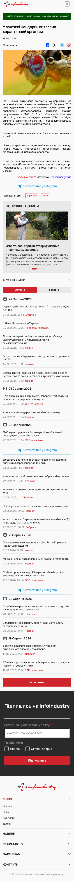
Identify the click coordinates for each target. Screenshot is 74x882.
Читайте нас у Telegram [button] (40, 186)
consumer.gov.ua (61, 177)
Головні (54, 289)
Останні (20, 289)
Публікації (9, 818)
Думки (7, 823)
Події (6, 812)
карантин (32, 195)
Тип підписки (13, 743)
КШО (45, 195)
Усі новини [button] (37, 682)
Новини (7, 806)
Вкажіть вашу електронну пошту (27, 725)
